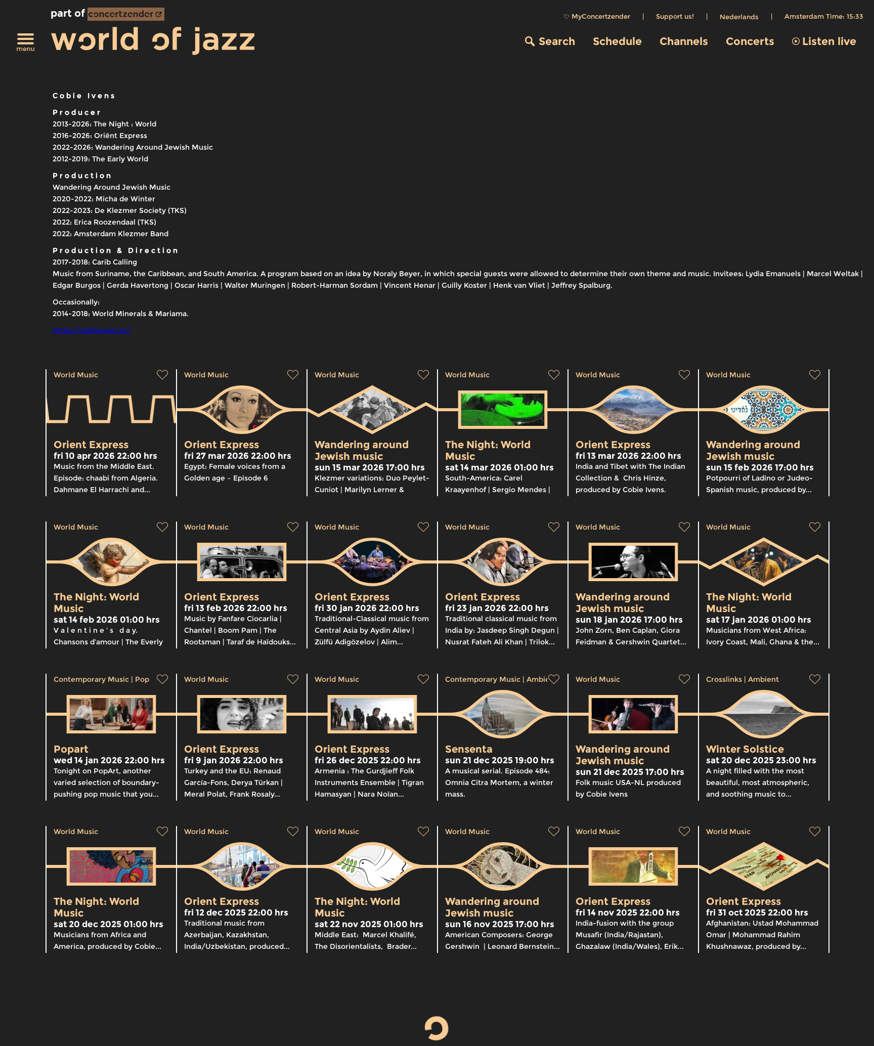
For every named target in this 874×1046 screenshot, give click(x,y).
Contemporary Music (91, 679)
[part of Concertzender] (126, 14)
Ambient (542, 679)
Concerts (750, 41)
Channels (684, 41)
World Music (76, 374)
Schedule (617, 41)
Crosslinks (724, 679)
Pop (142, 679)
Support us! (675, 16)
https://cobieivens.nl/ (91, 330)
